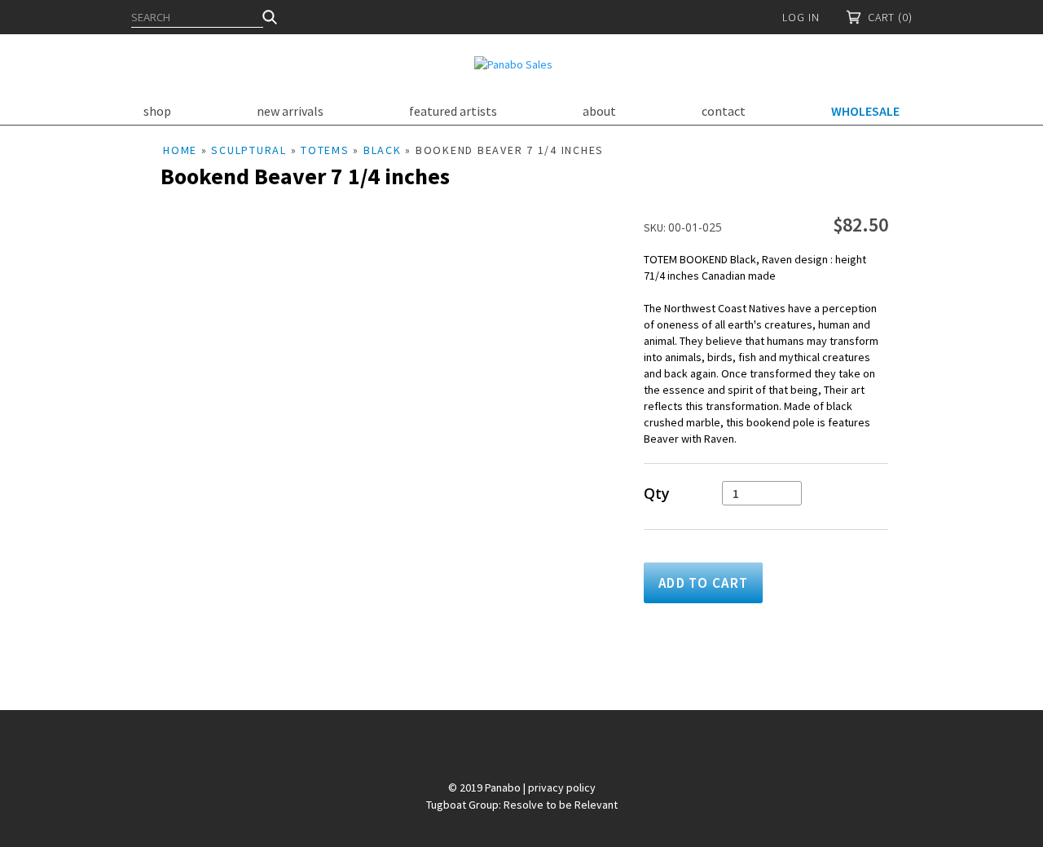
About (599, 111)
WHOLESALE (865, 111)
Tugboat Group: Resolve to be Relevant (522, 804)
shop (157, 111)
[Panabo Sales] (513, 64)
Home (180, 150)
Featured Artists (453, 111)
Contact (724, 111)
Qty (657, 493)
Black (382, 150)
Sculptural (249, 150)
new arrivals (290, 111)
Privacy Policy (562, 787)
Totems (325, 150)
